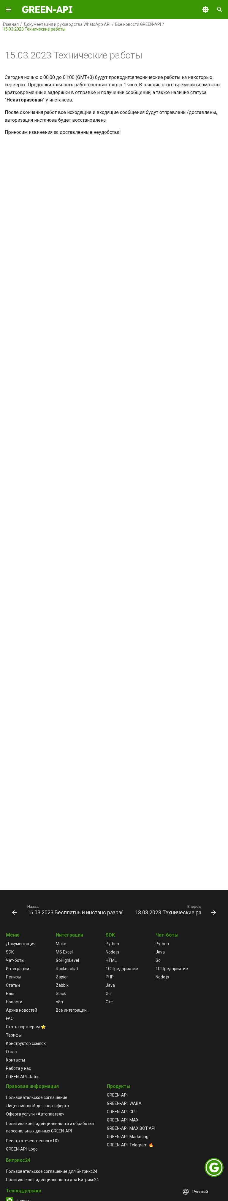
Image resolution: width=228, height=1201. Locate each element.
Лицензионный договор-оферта (37, 1105)
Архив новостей (21, 1010)
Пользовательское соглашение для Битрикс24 (51, 1171)
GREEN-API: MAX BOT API (131, 1128)
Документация (21, 943)
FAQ (10, 1018)
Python (112, 943)
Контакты (15, 1060)
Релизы (13, 977)
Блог (10, 993)
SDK (10, 952)
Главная (11, 24)
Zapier (62, 977)
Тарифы (14, 1035)
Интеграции (17, 968)
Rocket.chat (67, 968)
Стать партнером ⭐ (26, 1026)
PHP (110, 977)
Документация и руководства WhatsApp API (66, 24)
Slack (61, 993)
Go (108, 993)
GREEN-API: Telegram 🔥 (130, 1145)
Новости (14, 1001)
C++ (109, 1001)
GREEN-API (117, 1095)
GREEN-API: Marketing (127, 1136)
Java (110, 985)
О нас (11, 1051)
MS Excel (64, 952)
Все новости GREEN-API (138, 24)
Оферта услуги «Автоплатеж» (35, 1114)
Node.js (112, 952)
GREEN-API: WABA (124, 1103)
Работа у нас (18, 1068)
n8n (59, 1001)
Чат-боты (15, 960)
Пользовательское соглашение (36, 1097)
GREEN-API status (22, 1076)
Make (61, 943)
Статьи (13, 985)
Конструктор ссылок (26, 1043)
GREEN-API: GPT (122, 1111)
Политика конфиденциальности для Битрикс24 (52, 1179)
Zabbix (62, 985)
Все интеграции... (72, 1010)
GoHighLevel (67, 960)
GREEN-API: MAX (123, 1120)
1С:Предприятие (122, 968)
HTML (111, 960)
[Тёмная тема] (205, 9)
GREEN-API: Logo (22, 1149)
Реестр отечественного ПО (32, 1140)
